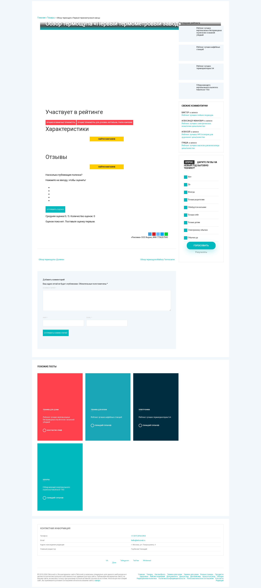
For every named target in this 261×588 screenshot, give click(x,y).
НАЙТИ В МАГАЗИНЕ (106, 139)
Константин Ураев (54, 430)
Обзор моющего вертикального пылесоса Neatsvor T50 (207, 87)
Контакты (219, 578)
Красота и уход (209, 576)
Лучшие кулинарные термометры (60, 122)
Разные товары (206, 574)
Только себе (193, 215)
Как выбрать (160, 574)
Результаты (201, 252)
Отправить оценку (55, 209)
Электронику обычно (198, 230)
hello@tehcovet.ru (138, 540)
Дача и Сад (183, 576)
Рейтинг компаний (157, 576)
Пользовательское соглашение (200, 578)
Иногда (191, 192)
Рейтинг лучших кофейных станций (106, 417)
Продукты (219, 574)
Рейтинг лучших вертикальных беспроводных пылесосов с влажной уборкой (209, 31)
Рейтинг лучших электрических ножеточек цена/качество (196, 124)
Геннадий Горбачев (103, 425)
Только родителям (196, 199)
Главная (41, 17)
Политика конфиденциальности (172, 578)
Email (89, 318)
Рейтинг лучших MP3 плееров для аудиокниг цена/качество (197, 135)
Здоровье (144, 576)
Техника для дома (51, 410)
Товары (51, 17)
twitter (136, 561)
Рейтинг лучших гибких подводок (197, 115)
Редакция (220, 580)
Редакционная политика (147, 578)
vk (107, 561)
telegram (124, 561)
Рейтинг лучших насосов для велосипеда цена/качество (200, 146)
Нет (189, 177)
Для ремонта (172, 576)
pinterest (147, 561)
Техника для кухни (99, 410)
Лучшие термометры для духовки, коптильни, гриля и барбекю (104, 122)
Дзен (114, 563)
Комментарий (49, 288)
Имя (45, 318)
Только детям (194, 222)
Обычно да (193, 237)
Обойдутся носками (197, 207)
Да (189, 184)
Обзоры (46, 480)
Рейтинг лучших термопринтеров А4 (205, 67)
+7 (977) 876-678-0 (138, 536)
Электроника (144, 410)
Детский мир (195, 576)
